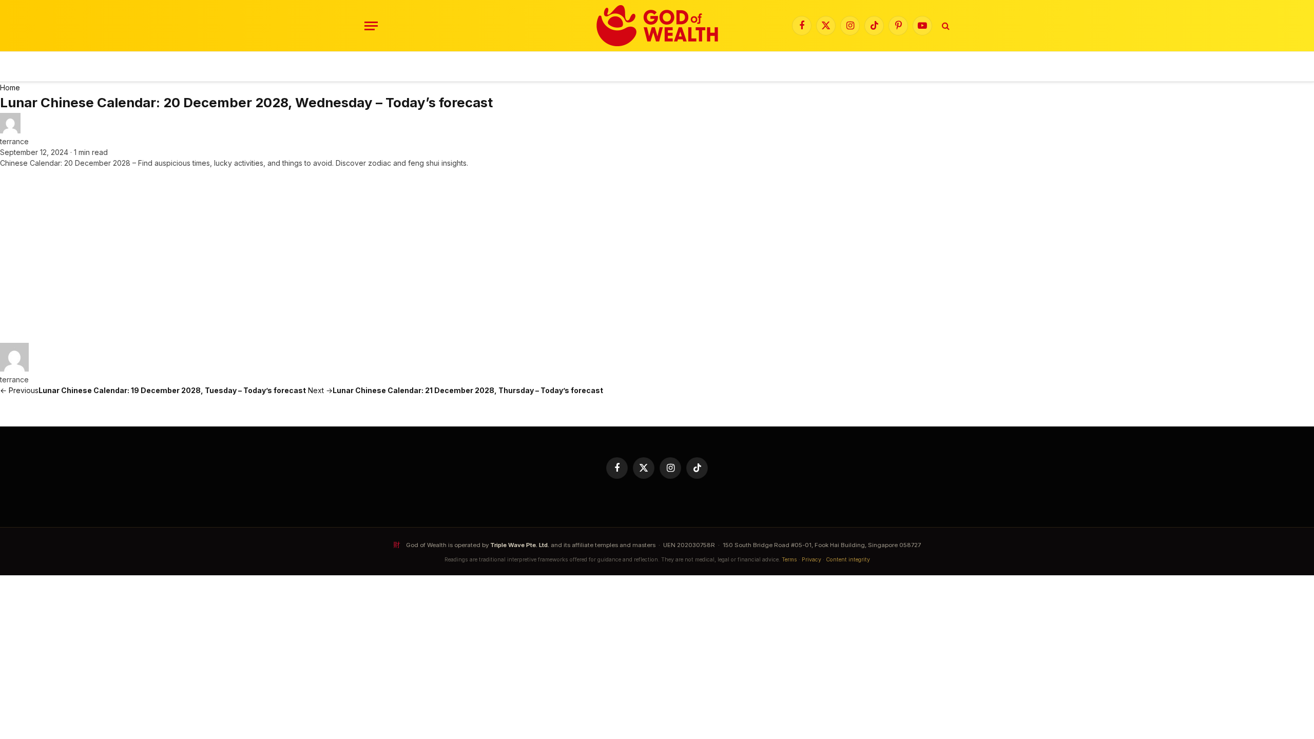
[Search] (945, 25)
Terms (789, 559)
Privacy (811, 559)
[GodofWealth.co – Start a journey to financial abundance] (657, 25)
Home (10, 87)
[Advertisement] (657, 255)
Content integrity (848, 559)
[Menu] (371, 25)
